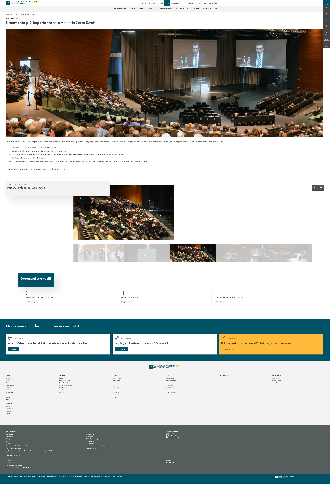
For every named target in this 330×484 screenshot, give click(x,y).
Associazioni (223, 375)
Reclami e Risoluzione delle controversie (16, 446)
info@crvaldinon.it (15, 463)
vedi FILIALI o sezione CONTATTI (20, 468)
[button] (326, 3)
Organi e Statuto (276, 380)
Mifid (7, 441)
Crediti (113, 476)
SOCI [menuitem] (167, 3)
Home (16, 14)
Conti (7, 380)
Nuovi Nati (62, 390)
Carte (7, 383)
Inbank (8, 395)
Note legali (119, 476)
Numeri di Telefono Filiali (99, 448)
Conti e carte (116, 383)
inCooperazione (170, 385)
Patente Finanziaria (64, 380)
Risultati (8, 406)
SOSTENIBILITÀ (213, 3)
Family (7, 416)
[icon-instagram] (173, 462)
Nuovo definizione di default (20, 448)
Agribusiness (116, 392)
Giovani (62, 375)
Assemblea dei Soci (171, 380)
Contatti (274, 383)
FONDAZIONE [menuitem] (188, 3)
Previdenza (9, 390)
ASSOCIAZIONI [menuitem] (176, 3)
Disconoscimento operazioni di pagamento (104, 446)
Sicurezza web (90, 434)
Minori (8, 378)
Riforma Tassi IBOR (17, 453)
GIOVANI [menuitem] (152, 3)
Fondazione (276, 375)
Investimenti (9, 387)
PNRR (114, 397)
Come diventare (170, 378)
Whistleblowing (90, 441)
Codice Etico (9, 413)
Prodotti (61, 378)
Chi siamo (9, 403)
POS (114, 385)
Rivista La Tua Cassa (171, 392)
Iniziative (61, 392)
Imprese (115, 375)
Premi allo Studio (63, 383)
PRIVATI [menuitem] (144, 3)
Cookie (8, 443)
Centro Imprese (117, 378)
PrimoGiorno (62, 387)
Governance (9, 408)
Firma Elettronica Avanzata (20, 455)
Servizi (8, 397)
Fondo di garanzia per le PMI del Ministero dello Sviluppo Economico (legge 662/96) (35, 450)
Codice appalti (90, 443)
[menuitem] (119, 9)
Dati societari (9, 434)
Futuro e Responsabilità (65, 385)
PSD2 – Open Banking (98, 439)
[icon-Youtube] (170, 462)
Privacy (14, 439)
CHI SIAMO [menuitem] (202, 3)
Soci (21, 14)
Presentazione (276, 378)
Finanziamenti (10, 385)
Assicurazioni (9, 392)
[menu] (180, 3)
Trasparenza (9, 436)
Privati (8, 375)
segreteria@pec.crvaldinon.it (16, 465)
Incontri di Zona (170, 387)
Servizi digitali (116, 380)
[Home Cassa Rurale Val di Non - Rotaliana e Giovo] (21, 3)
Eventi (7, 399)
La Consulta (169, 383)
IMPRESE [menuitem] (160, 3)
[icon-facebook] (166, 462)
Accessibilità (89, 436)
